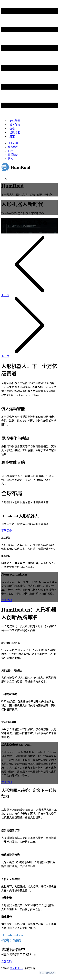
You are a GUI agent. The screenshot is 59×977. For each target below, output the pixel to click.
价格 (12, 128)
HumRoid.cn (16, 968)
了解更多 (6, 530)
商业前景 (15, 120)
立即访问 (6, 600)
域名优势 (15, 124)
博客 (12, 136)
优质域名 (15, 132)
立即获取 (6, 961)
